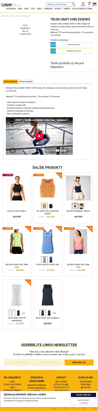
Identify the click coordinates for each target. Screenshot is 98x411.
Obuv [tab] (39, 9)
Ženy (7, 16)
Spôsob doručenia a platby (37, 389)
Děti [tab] (33, 9)
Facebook (86, 384)
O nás (12, 382)
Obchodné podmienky (36, 385)
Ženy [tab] (20, 9)
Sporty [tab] (57, 9)
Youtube (86, 387)
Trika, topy (15, 16)
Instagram (87, 382)
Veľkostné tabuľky (12, 390)
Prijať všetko (83, 395)
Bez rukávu (25, 16)
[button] (94, 4)
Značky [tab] (67, 9)
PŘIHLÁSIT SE (79, 362)
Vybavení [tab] (48, 9)
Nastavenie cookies (83, 401)
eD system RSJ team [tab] (82, 9)
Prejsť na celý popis (59, 40)
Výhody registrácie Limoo (12, 386)
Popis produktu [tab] (10, 81)
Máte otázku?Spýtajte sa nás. (61, 383)
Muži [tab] (26, 9)
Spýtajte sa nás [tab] (26, 81)
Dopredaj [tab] (11, 9)
